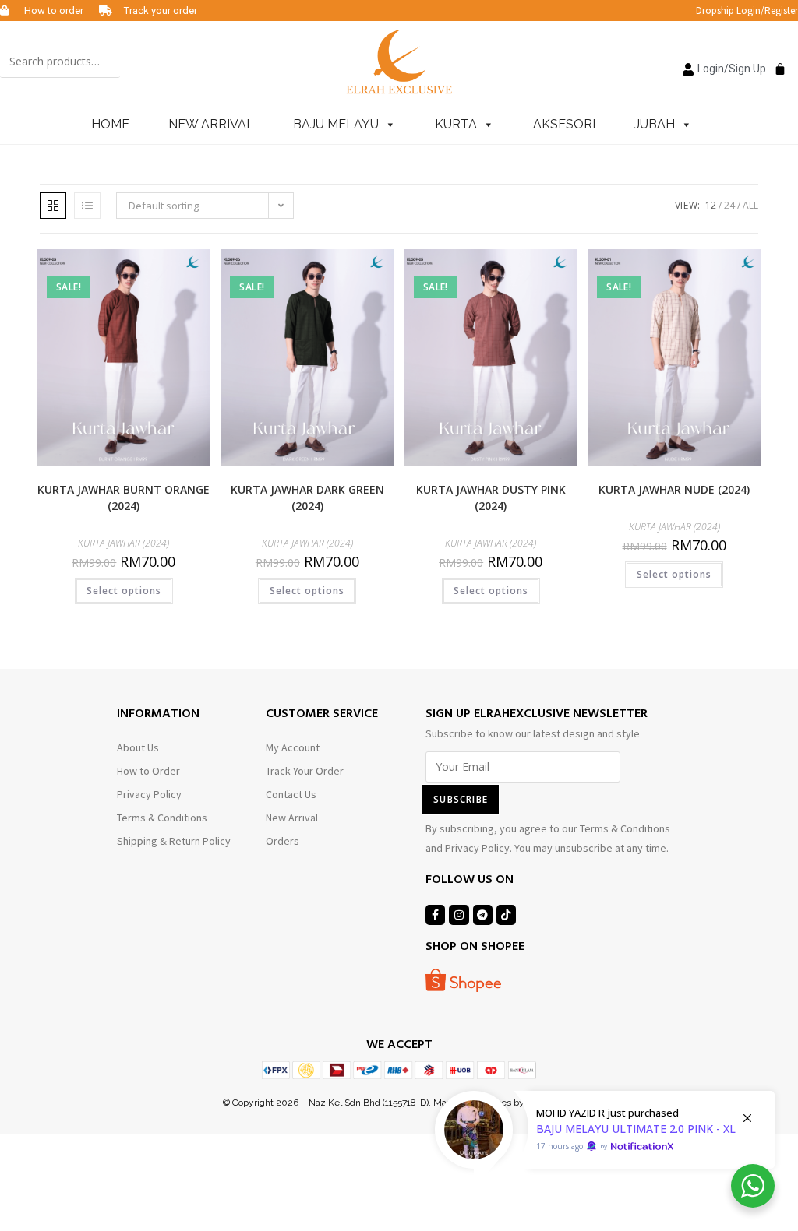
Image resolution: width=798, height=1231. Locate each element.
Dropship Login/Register (747, 10)
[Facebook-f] (435, 914)
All (750, 205)
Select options (124, 590)
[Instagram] (458, 914)
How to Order (148, 771)
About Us (138, 747)
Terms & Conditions (162, 818)
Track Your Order (305, 771)
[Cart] (776, 60)
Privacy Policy (149, 794)
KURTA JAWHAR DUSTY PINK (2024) (491, 497)
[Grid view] (53, 205)
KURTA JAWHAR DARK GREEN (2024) (307, 497)
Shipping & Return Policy (174, 841)
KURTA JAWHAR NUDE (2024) (674, 489)
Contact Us (291, 794)
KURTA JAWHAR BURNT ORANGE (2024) (123, 497)
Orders (282, 841)
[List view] (87, 205)
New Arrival (292, 818)
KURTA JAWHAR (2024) (123, 543)
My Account (293, 747)
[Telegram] (483, 914)
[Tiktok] (506, 914)
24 (729, 205)
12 (710, 205)
